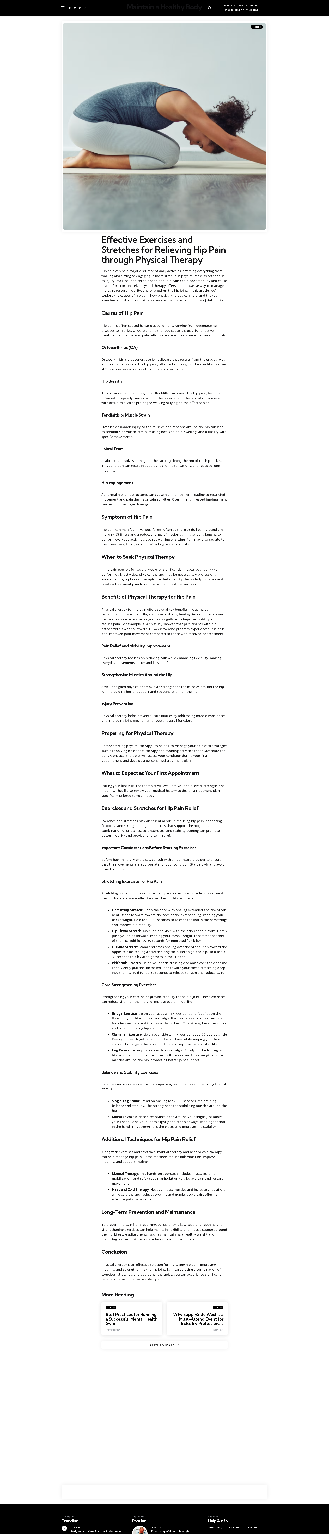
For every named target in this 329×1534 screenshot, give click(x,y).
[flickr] (70, 8)
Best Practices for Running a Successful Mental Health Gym (131, 1319)
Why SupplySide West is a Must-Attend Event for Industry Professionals (198, 1319)
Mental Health (234, 9)
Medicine (252, 9)
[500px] (85, 8)
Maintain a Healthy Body (164, 7)
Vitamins (251, 5)
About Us (252, 1527)
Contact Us (233, 1527)
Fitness (239, 5)
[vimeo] (74, 8)
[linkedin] (80, 8)
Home (228, 5)
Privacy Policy (215, 1527)
